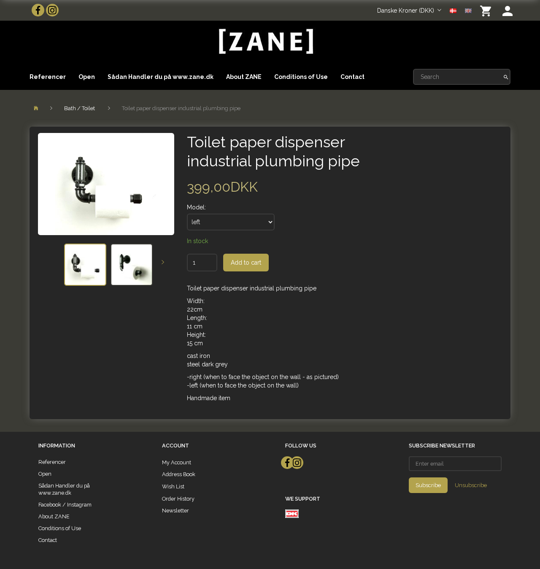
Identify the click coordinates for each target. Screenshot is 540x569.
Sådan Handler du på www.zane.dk (160, 76)
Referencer (48, 76)
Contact (352, 76)
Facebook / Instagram (65, 504)
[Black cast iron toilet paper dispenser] (106, 184)
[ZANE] (265, 41)
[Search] (506, 77)
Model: (196, 207)
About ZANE (244, 76)
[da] (453, 10)
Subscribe (428, 485)
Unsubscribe (471, 485)
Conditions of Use (301, 76)
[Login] (507, 10)
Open (86, 76)
